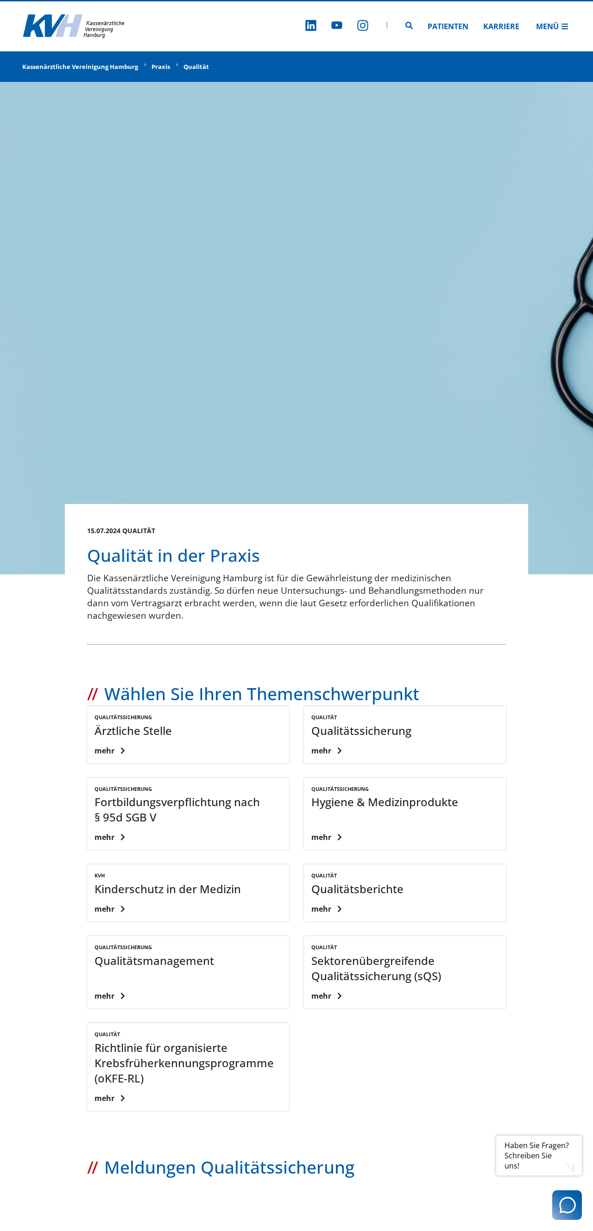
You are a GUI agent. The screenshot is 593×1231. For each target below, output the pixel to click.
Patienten (448, 26)
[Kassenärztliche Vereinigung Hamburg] (74, 26)
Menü (547, 26)
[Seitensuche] (409, 26)
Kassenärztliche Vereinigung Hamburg (80, 66)
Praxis (160, 66)
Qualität (196, 66)
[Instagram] (362, 26)
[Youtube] (336, 26)
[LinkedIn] (310, 26)
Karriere (501, 26)
